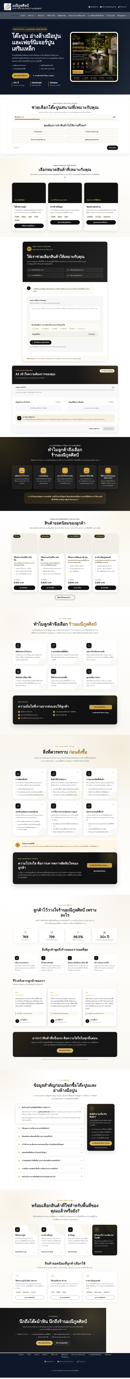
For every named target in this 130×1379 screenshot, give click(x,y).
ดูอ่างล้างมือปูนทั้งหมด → (65, 222)
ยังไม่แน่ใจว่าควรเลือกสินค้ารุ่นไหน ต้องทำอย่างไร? (37, 1177)
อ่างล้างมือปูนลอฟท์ (103, 557)
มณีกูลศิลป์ (20, 5)
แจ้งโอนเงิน (111, 16)
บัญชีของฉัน (61, 16)
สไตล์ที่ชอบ (72, 329)
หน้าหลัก (15, 16)
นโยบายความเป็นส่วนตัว (76, 16)
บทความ (31, 16)
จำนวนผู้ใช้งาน (45, 329)
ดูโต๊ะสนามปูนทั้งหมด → (29, 226)
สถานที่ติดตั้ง (63, 329)
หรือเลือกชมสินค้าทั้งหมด (100, 1147)
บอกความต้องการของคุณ (38, 300)
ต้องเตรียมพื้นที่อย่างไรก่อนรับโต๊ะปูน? (32, 1152)
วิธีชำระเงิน (51, 16)
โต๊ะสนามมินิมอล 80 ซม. (78, 557)
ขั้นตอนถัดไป (112, 148)
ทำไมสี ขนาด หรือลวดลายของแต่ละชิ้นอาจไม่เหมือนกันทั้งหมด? (41, 1144)
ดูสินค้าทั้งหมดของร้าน (65, 597)
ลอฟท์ (30, 217)
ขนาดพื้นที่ (54, 329)
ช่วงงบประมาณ (81, 329)
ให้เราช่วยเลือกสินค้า (62, 1343)
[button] (35, 15)
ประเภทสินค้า (35, 329)
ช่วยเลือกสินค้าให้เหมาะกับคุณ (100, 712)
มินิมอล (24, 217)
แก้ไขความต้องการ (94, 429)
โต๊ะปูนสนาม (121, 16)
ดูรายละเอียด (24, 588)
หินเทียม (17, 220)
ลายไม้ (36, 217)
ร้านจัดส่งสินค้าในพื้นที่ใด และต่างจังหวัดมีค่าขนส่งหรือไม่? (39, 1161)
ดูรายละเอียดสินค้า (30, 1297)
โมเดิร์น (17, 217)
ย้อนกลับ (16, 148)
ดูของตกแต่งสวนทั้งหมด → (101, 222)
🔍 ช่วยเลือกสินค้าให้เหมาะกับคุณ (43, 76)
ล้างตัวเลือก (91, 334)
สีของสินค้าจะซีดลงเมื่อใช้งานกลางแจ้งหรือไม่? (35, 1136)
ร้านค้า (23, 16)
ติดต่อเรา (41, 16)
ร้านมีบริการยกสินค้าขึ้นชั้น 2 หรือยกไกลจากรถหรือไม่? (38, 1169)
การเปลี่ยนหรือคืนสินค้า (96, 16)
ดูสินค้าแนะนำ (108, 429)
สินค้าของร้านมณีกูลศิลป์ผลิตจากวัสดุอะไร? (34, 1107)
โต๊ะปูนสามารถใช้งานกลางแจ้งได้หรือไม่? (33, 1128)
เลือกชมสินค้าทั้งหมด (20, 76)
